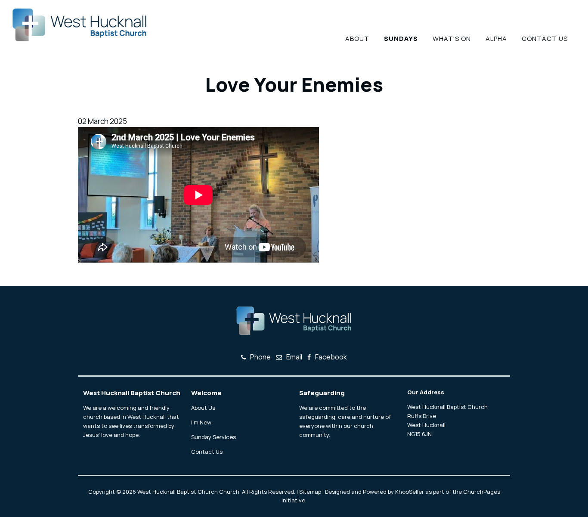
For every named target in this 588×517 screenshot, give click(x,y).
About (357, 38)
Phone (260, 357)
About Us (203, 408)
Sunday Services (213, 437)
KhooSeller (409, 491)
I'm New (201, 422)
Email (294, 357)
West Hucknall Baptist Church (131, 392)
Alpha (496, 38)
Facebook (331, 357)
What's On (452, 38)
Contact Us (545, 38)
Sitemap (310, 491)
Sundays (401, 38)
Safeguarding (322, 392)
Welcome (206, 392)
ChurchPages (481, 491)
